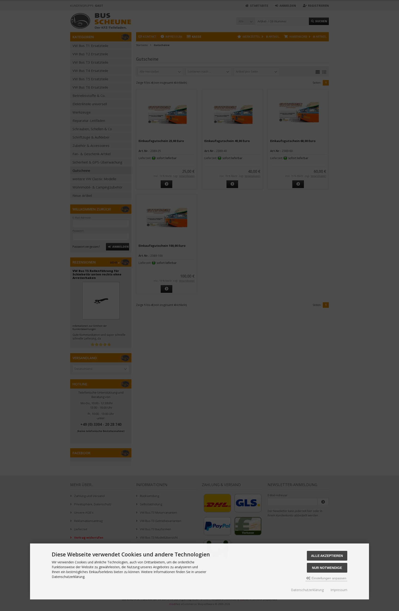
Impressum (338, 590)
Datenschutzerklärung (307, 590)
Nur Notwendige (327, 568)
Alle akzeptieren (327, 556)
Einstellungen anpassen (328, 578)
